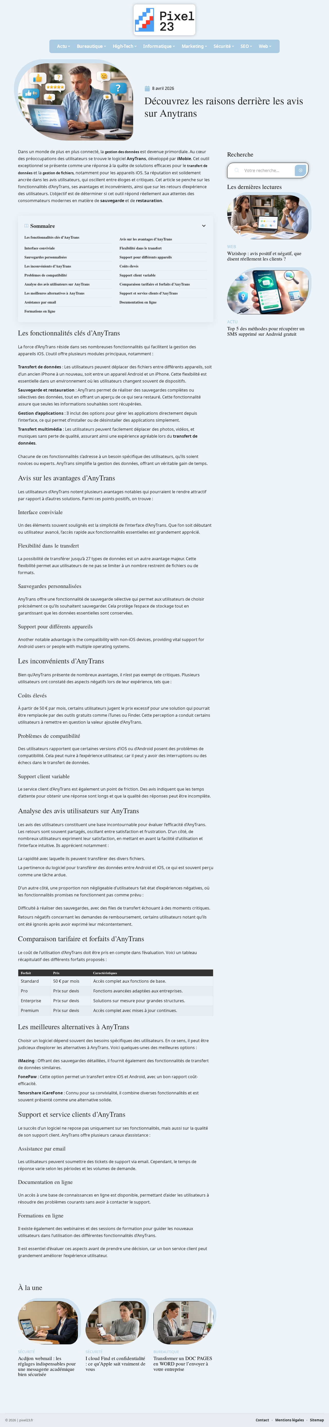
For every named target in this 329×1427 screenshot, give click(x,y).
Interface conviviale (39, 248)
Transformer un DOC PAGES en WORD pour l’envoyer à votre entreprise (182, 1363)
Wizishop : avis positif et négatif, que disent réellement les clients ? (264, 256)
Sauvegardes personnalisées (45, 257)
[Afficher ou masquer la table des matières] (131, 226)
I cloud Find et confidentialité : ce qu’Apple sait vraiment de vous (115, 1363)
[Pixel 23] (164, 19)
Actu (232, 321)
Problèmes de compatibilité (45, 275)
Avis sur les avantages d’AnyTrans (146, 239)
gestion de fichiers (58, 173)
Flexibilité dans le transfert (141, 248)
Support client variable (138, 275)
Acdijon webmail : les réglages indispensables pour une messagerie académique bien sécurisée (47, 1366)
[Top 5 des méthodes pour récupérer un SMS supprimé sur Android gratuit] (267, 292)
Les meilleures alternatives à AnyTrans (54, 293)
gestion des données (122, 152)
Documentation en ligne (138, 302)
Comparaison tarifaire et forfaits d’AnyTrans (155, 284)
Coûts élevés (129, 266)
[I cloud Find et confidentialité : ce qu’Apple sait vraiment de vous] (115, 1322)
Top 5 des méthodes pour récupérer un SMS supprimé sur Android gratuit (266, 331)
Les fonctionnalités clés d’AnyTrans (51, 237)
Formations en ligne (39, 311)
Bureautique (166, 1352)
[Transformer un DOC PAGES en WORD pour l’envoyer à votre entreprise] (183, 1322)
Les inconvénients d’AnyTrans (47, 266)
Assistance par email (40, 302)
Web (231, 246)
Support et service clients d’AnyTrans (149, 293)
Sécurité (26, 1352)
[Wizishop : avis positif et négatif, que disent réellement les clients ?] (267, 217)
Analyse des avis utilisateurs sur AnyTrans (56, 284)
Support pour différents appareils (146, 257)
